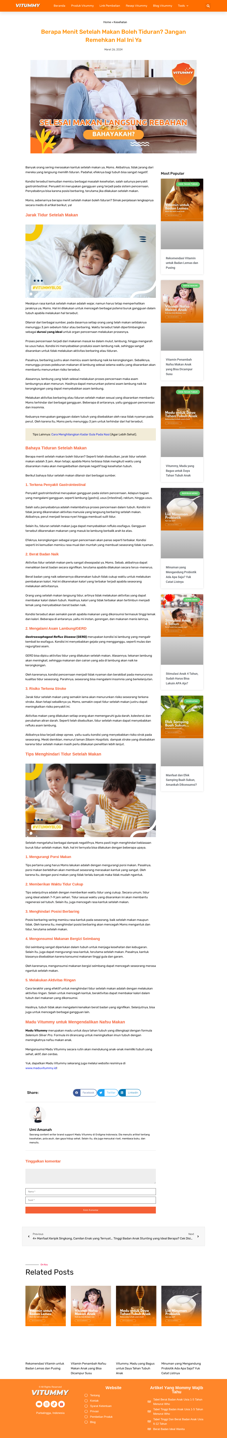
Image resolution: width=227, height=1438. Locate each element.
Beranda (59, 5)
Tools (181, 5)
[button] (208, 6)
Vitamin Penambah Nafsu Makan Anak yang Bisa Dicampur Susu (88, 1368)
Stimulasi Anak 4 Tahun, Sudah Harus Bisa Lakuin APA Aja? (182, 678)
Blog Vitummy (162, 5)
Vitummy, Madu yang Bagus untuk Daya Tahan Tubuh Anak (180, 470)
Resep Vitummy (136, 5)
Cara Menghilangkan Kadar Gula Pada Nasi (80, 434)
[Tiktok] (54, 1404)
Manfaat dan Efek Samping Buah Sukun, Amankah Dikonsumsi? (181, 780)
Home (107, 22)
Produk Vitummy (82, 5)
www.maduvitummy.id (41, 1068)
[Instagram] (46, 1404)
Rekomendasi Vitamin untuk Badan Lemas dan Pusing (182, 263)
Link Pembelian (110, 5)
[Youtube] (39, 1404)
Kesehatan (120, 22)
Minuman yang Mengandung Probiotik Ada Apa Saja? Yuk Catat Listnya (181, 1368)
